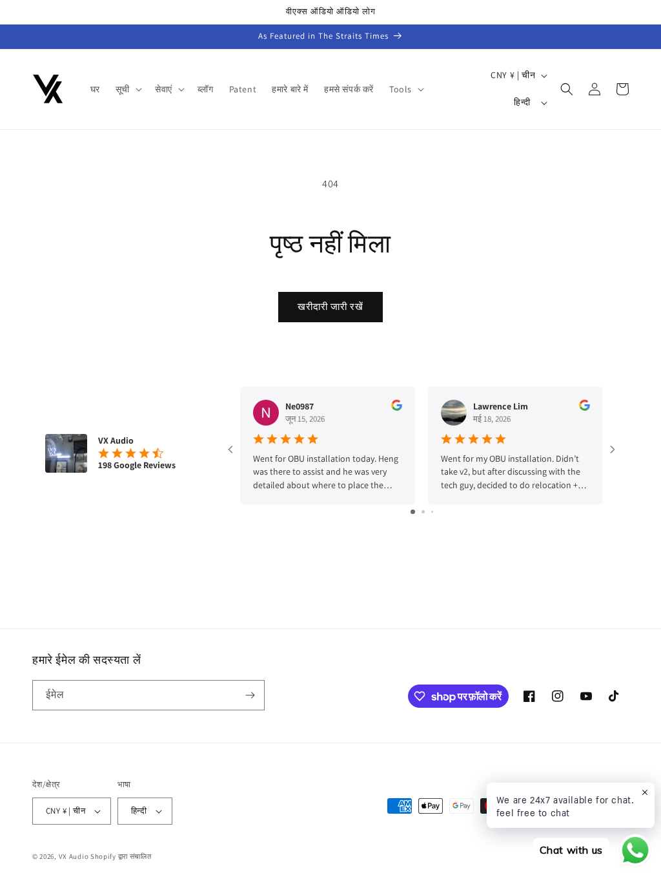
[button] (127, 89)
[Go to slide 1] (413, 512)
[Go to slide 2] (423, 511)
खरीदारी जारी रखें (330, 306)
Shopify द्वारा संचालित (121, 856)
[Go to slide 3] (432, 512)
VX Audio (74, 856)
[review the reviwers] (396, 407)
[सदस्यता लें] (250, 695)
